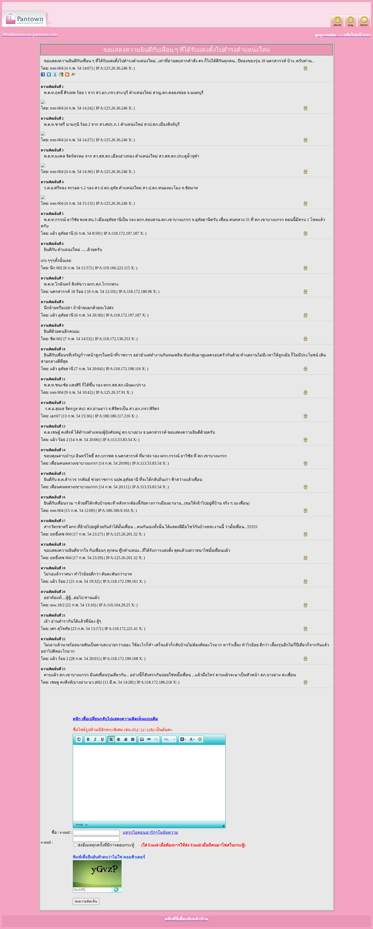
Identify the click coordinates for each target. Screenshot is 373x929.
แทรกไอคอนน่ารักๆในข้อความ (150, 832)
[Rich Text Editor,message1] (149, 783)
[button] (78, 739)
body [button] (79, 824)
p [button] (86, 824)
